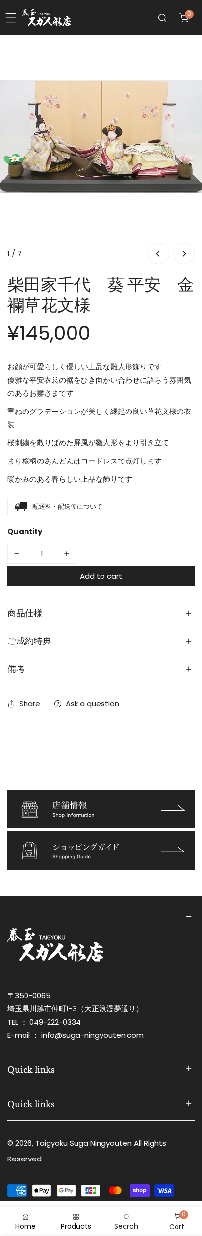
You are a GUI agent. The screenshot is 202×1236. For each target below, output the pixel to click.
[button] (184, 17)
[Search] (162, 17)
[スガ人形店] (46, 17)
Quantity (24, 531)
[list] (101, 151)
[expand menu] (11, 17)
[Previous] (158, 253)
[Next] (184, 253)
